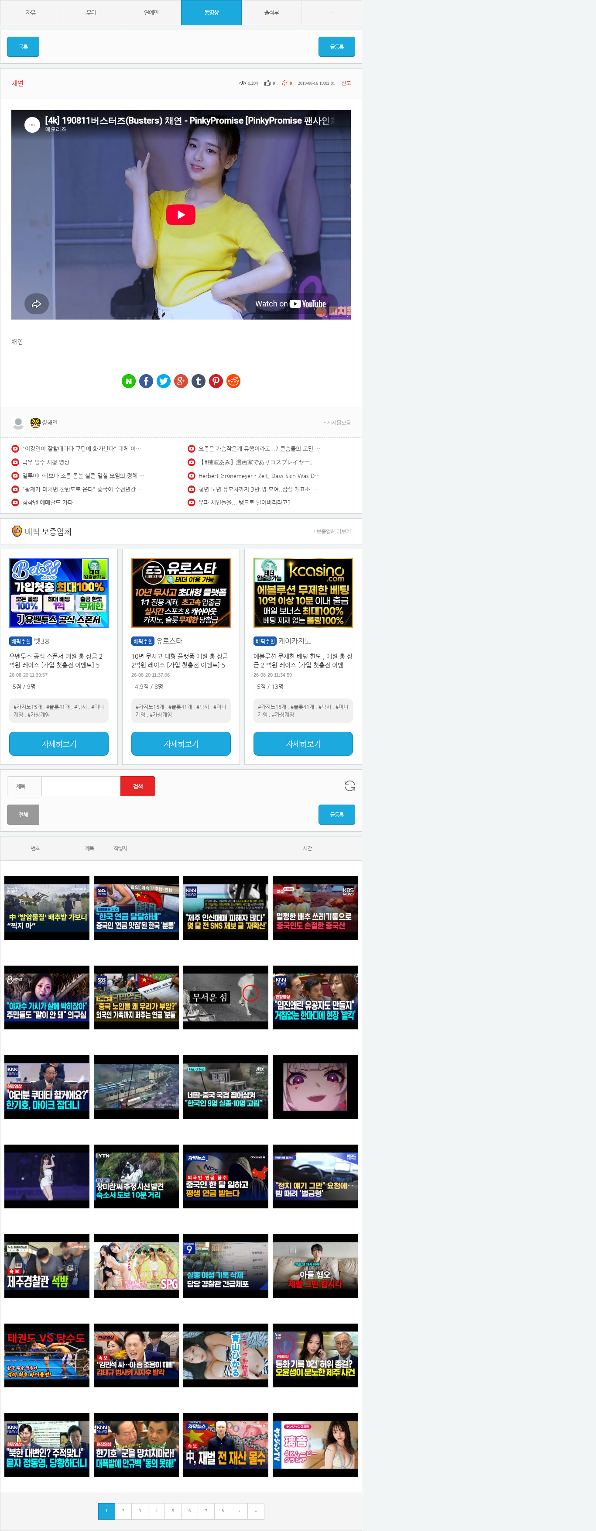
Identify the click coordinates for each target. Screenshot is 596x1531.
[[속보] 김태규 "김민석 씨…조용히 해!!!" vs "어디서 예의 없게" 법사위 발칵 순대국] (136, 1355)
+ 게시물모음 (337, 423)
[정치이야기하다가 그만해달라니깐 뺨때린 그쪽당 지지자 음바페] (315, 1176)
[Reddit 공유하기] (233, 381)
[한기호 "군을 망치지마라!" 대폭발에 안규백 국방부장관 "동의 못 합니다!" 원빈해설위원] (136, 1444)
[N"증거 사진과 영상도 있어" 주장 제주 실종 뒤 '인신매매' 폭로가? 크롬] (225, 907)
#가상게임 (38, 715)
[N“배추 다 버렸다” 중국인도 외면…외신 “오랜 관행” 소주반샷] (315, 907)
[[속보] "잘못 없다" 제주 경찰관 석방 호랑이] (46, 1265)
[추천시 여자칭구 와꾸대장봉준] (46, 1176)
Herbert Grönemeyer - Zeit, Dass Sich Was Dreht (260, 475)
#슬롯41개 (58, 707)
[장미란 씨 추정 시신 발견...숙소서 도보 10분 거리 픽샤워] (136, 1176)
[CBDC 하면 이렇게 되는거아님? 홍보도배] (225, 1444)
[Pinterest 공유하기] (216, 381)
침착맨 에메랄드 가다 (47, 502)
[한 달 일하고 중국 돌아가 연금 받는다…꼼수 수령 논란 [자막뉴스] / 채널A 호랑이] (225, 1176)
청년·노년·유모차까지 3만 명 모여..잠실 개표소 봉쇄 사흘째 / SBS (260, 489)
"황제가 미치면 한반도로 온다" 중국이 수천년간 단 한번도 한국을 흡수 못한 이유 (83, 489)
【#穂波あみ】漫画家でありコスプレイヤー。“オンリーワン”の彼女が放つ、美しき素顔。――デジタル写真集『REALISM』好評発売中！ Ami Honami (260, 462)
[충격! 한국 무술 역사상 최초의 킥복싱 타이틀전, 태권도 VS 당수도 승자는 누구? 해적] (46, 1355)
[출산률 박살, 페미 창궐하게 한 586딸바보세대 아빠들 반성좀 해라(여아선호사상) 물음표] (315, 1265)
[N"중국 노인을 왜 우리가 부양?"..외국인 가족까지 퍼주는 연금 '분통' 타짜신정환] (136, 997)
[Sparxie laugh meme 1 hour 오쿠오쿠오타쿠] (315, 1086)
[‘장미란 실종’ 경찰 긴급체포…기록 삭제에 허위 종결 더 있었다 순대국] (225, 1265)
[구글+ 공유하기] (181, 381)
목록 (23, 47)
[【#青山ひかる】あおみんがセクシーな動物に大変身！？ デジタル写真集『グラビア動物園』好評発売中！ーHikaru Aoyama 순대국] (225, 1355)
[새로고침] (350, 786)
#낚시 (80, 707)
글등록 (336, 47)
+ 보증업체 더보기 (332, 531)
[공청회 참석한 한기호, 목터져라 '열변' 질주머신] (46, 1086)
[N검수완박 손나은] (46, 997)
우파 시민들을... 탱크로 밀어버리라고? (245, 502)
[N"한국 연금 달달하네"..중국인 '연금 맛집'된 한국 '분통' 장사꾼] (136, 907)
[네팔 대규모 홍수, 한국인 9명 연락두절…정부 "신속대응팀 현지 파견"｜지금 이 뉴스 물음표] (225, 1086)
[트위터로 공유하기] (163, 381)
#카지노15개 (28, 707)
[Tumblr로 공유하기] (198, 381)
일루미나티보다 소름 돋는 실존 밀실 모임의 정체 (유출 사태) (83, 475)
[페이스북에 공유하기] (146, 381)
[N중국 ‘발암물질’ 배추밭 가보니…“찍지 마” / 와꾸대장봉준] (46, 907)
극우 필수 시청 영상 (45, 462)
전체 (23, 815)
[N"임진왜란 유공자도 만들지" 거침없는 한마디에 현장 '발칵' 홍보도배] (315, 997)
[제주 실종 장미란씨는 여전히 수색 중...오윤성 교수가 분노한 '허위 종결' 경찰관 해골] (315, 1355)
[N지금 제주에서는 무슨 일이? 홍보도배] (225, 997)
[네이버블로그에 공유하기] (129, 381)
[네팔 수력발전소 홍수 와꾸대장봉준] (136, 1086)
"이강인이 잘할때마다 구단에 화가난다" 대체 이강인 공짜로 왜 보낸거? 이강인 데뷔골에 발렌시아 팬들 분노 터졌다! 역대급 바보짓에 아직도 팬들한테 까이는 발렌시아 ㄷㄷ (83, 448)
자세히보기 (58, 743)
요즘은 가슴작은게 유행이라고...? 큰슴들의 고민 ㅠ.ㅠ (260, 448)
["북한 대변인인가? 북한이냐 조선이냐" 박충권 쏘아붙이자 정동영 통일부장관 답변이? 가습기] (46, 1444)
